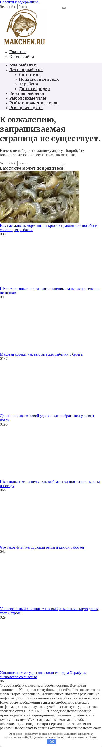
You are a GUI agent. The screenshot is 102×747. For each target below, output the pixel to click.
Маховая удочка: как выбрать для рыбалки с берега (41, 354)
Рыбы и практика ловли (34, 103)
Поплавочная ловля (39, 79)
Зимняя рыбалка (26, 93)
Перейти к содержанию (19, 2)
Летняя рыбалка (26, 69)
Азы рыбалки (23, 65)
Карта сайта (21, 56)
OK (52, 741)
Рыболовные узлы (27, 98)
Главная (17, 51)
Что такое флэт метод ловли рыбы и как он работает (42, 547)
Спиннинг (30, 74)
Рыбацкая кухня (26, 107)
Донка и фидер (34, 88)
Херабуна (28, 84)
